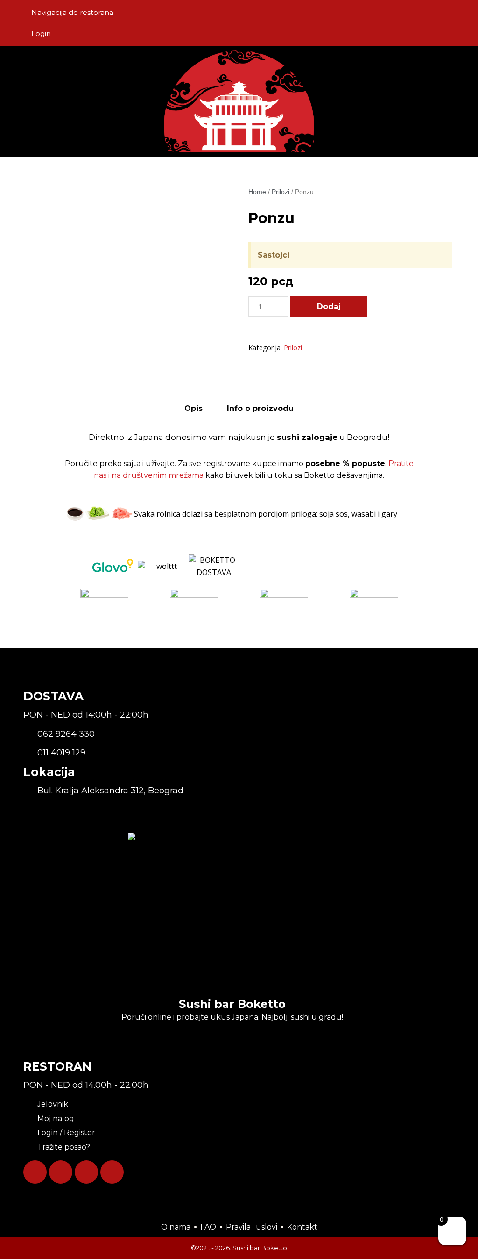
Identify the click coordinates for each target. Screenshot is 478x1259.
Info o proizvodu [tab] (260, 408)
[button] (398, 101)
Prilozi (280, 191)
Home (257, 191)
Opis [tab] (193, 408)
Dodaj (329, 306)
